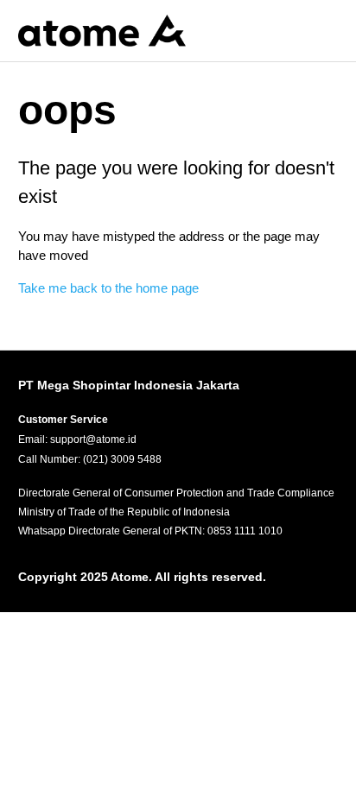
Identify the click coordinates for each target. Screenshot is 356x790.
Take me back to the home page (108, 288)
